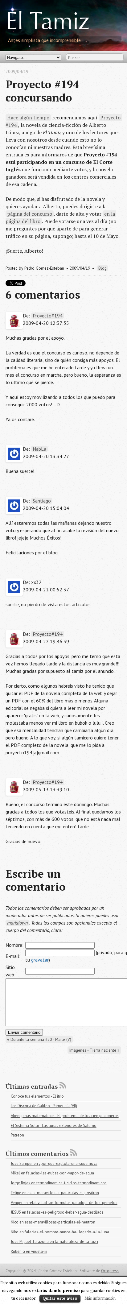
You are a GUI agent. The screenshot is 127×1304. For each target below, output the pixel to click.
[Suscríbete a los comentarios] (73, 1152)
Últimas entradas (32, 1086)
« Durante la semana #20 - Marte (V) (39, 1039)
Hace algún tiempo (28, 117)
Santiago (42, 501)
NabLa (39, 449)
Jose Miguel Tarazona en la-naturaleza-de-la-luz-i (54, 1241)
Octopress (110, 1270)
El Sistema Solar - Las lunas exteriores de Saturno (53, 1125)
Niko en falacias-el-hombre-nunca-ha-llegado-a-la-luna (60, 1232)
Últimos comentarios (37, 1153)
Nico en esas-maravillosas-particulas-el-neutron (53, 1222)
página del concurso (29, 213)
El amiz (47, 23)
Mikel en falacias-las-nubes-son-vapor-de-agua (52, 1173)
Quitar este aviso (60, 1298)
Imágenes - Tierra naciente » (94, 1050)
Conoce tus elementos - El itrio (37, 1096)
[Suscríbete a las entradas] (62, 1085)
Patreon (17, 1135)
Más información (100, 1298)
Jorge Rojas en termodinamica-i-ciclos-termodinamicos (59, 1183)
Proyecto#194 (48, 316)
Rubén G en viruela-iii (29, 1251)
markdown (17, 923)
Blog (102, 268)
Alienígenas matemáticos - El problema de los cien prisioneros (65, 1115)
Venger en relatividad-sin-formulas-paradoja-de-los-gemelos (64, 1202)
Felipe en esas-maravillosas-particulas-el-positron (55, 1192)
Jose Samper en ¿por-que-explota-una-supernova (54, 1163)
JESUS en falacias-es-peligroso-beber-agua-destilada (57, 1212)
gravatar (40, 960)
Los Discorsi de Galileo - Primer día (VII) (44, 1105)
